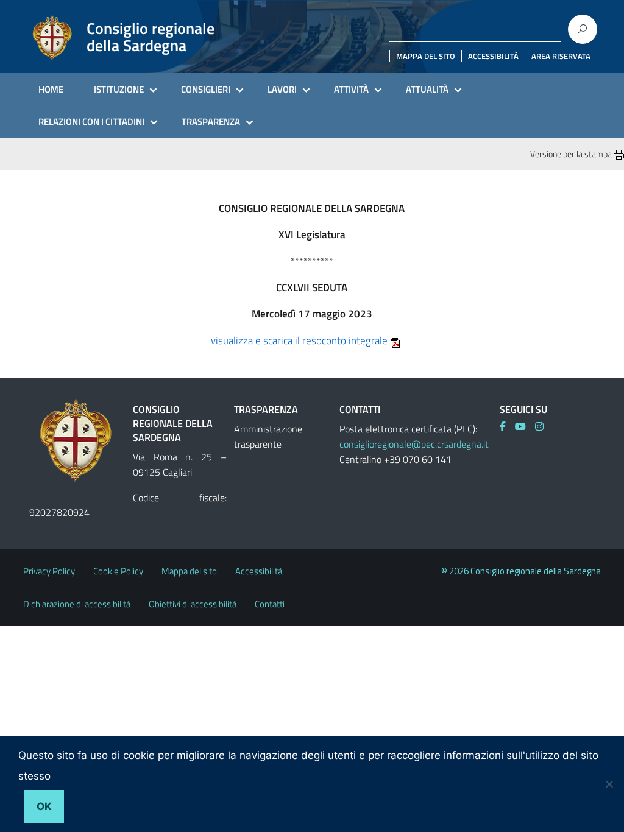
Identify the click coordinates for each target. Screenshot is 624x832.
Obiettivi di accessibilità (192, 604)
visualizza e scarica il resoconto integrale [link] (299, 340)
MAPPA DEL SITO (425, 56)
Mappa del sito (189, 571)
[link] (507, 426)
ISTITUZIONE (119, 89)
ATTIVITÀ (351, 89)
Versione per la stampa (572, 153)
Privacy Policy (49, 571)
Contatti (270, 604)
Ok (44, 806)
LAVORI (282, 89)
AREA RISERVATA (560, 56)
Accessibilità (258, 571)
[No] (609, 784)
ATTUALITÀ (427, 89)
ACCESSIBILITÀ (493, 56)
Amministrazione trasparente (268, 436)
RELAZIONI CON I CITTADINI (91, 122)
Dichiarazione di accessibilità (76, 604)
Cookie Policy (118, 571)
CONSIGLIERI (205, 89)
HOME (50, 89)
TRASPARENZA (211, 122)
